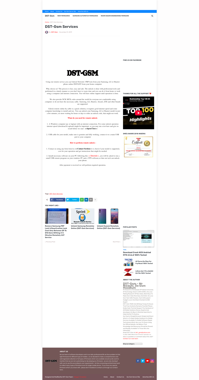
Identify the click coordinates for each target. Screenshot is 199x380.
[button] (152, 16)
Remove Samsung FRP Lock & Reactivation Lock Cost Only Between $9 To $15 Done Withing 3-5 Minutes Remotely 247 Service (56, 231)
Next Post (116, 242)
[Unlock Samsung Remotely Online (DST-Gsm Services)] (82, 216)
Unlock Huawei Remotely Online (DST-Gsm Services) (108, 227)
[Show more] (95, 200)
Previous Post (50, 242)
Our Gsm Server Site (70, 11)
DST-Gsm (49, 16)
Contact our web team (130, 339)
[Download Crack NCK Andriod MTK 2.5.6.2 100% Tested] (138, 239)
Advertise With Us (83, 11)
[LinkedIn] (86, 200)
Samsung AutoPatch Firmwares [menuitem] (85, 16)
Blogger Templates (80, 377)
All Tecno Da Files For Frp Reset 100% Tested (144, 262)
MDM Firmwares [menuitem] (63, 16)
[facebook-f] (138, 361)
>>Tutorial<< (93, 155)
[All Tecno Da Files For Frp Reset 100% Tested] (128, 262)
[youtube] (147, 361)
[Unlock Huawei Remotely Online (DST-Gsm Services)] (108, 216)
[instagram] (152, 361)
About (52, 11)
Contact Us (59, 11)
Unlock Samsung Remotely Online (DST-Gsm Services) (82, 227)
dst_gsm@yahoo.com (143, 332)
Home (47, 11)
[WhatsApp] (82, 200)
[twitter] (143, 361)
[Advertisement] (99, 4)
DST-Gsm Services (56, 22)
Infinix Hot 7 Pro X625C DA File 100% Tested (144, 272)
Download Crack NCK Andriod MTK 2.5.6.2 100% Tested (137, 253)
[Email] (91, 200)
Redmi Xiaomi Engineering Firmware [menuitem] (115, 16)
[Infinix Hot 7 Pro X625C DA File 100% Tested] (128, 272)
